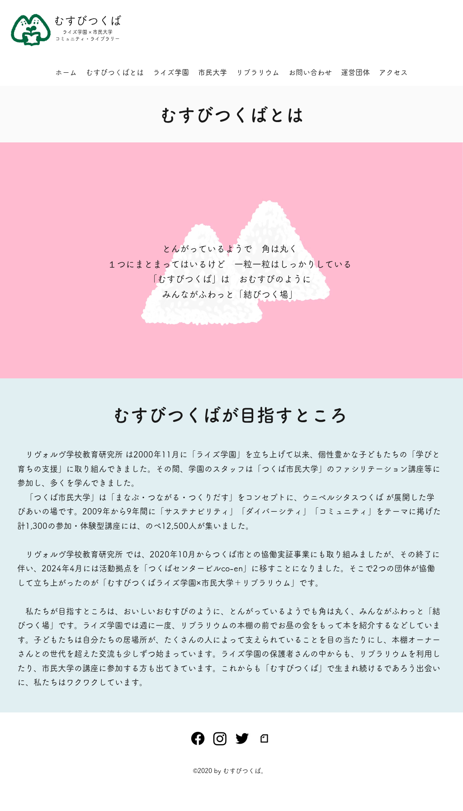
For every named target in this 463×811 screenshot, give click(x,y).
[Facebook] (198, 738)
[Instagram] (220, 738)
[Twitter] (242, 738)
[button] (310, 72)
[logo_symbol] (264, 738)
